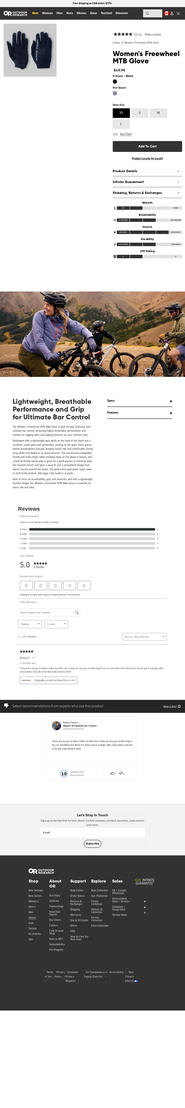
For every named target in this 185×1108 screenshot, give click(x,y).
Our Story (54, 895)
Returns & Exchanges (76, 903)
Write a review (153, 34)
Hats (31, 912)
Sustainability (57, 944)
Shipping (75, 909)
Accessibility (116, 972)
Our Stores (55, 920)
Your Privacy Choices (129, 976)
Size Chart (126, 134)
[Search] (137, 13)
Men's (32, 907)
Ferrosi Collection (96, 919)
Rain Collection (99, 890)
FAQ (72, 931)
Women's (34, 901)
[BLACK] (115, 81)
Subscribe (92, 843)
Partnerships (56, 906)
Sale (31, 939)
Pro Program (56, 950)
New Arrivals (36, 890)
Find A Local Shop (56, 932)
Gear (31, 923)
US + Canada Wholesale (119, 892)
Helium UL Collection (97, 911)
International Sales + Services (121, 900)
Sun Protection (99, 896)
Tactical (33, 928)
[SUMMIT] (115, 93)
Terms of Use (49, 974)
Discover (122, 13)
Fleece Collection (96, 903)
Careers (53, 925)
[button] (178, 13)
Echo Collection (100, 926)
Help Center (77, 890)
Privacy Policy (60, 974)
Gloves (116, 43)
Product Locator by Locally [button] (147, 158)
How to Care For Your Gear (79, 938)
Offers (73, 926)
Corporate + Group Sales (119, 908)
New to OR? (56, 939)
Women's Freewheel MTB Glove (141, 43)
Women (47, 13)
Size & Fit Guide (79, 920)
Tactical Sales (119, 915)
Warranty (75, 915)
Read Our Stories (54, 913)
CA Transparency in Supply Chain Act (95, 974)
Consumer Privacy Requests (72, 976)
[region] (92, 3)
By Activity (35, 934)
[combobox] (152, 13)
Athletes (54, 901)
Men (60, 13)
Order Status (77, 896)
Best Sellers (35, 896)
